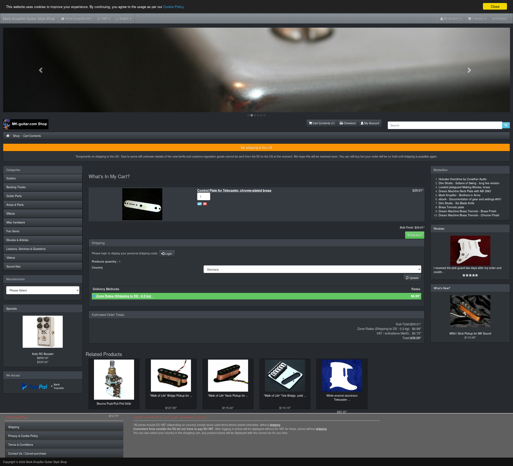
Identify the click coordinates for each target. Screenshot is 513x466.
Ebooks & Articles (17, 240)
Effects (10, 213)
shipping (275, 425)
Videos (10, 258)
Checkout (500, 18)
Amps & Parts (15, 205)
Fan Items (12, 231)
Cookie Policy (173, 6)
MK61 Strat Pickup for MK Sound (470, 333)
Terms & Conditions (20, 445)
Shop (16, 136)
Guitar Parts (14, 196)
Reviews (439, 228)
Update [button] (414, 278)
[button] (41, 70)
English (123, 18)
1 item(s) (477, 18)
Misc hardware (15, 222)
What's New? (442, 288)
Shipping (13, 427)
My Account (371, 123)
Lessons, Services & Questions (26, 249)
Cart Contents (32, 136)
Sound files (13, 266)
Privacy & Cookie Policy (23, 436)
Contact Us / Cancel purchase (27, 453)
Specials (11, 308)
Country (97, 267)
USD (103, 18)
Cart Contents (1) (323, 123)
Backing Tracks (16, 187)
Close (495, 6)
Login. (168, 254)
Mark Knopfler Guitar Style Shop (29, 18)
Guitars (11, 178)
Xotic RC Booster (43, 354)
